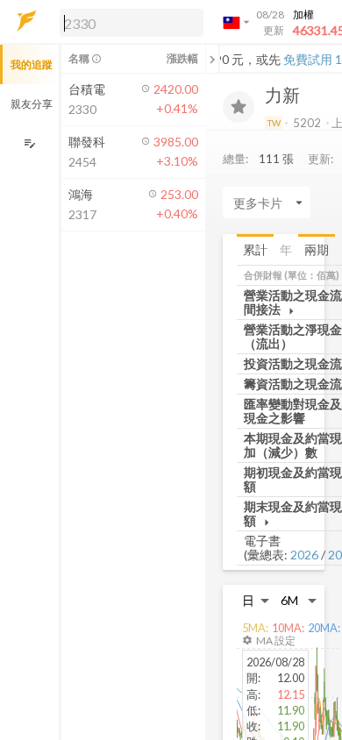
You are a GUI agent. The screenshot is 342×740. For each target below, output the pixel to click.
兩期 (316, 249)
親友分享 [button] (32, 103)
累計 (255, 249)
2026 (304, 554)
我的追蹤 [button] (32, 64)
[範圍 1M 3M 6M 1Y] (299, 600)
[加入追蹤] (238, 107)
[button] (128, 22)
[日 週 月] (256, 600)
